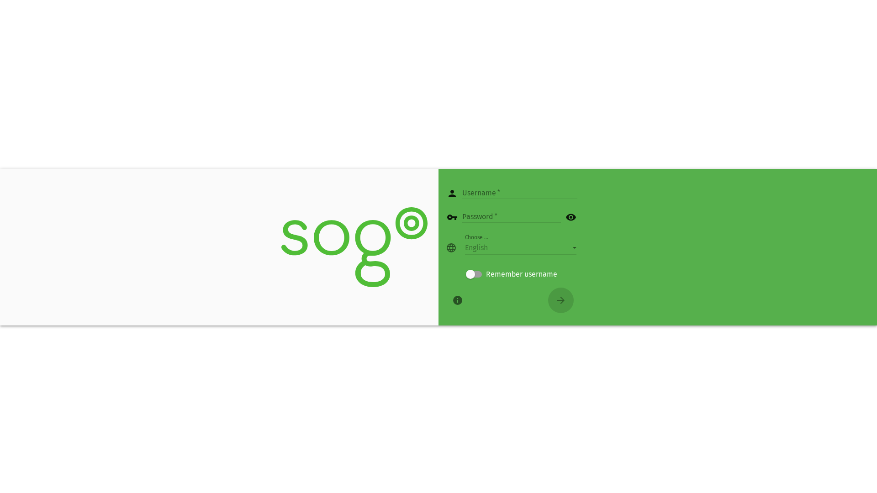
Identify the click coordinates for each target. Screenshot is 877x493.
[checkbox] (511, 274)
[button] (520, 248)
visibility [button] (570, 217)
